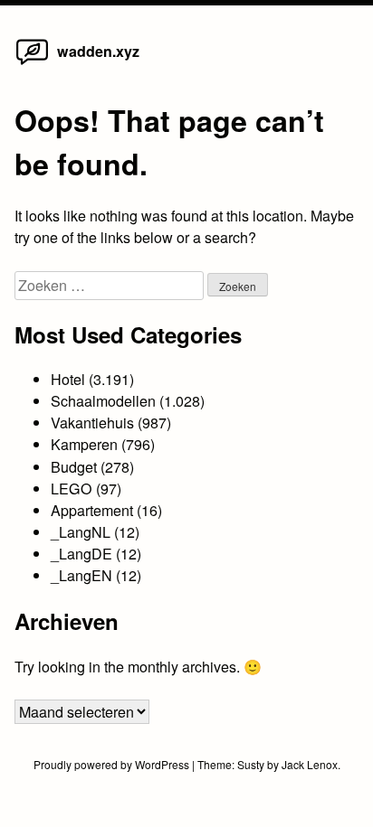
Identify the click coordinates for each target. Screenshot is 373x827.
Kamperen (84, 444)
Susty (250, 764)
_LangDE (81, 553)
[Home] (32, 63)
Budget (74, 466)
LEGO (71, 488)
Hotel (68, 379)
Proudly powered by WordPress (112, 764)
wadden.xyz (98, 51)
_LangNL (80, 532)
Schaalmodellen (103, 400)
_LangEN (81, 575)
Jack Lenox (310, 764)
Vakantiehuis (92, 422)
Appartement (92, 510)
